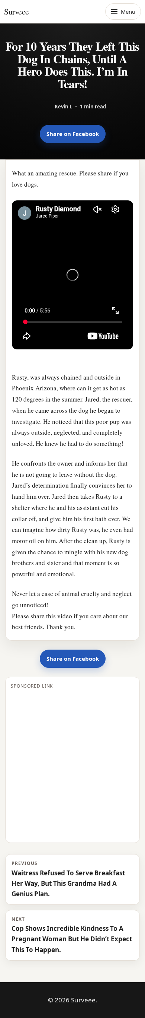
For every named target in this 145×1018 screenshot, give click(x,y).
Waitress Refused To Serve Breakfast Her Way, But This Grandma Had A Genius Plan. (68, 879)
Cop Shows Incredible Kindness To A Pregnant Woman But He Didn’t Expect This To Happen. (72, 935)
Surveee (16, 11)
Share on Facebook (72, 133)
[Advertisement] (72, 764)
